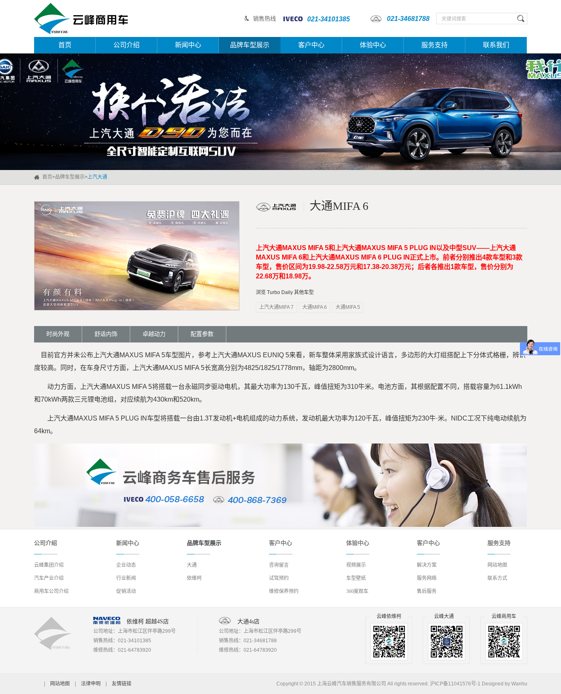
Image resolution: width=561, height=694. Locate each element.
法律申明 (91, 684)
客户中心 (311, 44)
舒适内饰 (105, 334)
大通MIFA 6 (314, 307)
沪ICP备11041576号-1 (455, 684)
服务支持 (434, 44)
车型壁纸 (356, 578)
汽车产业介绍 (49, 578)
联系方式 (497, 578)
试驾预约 (279, 578)
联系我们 (496, 44)
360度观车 (357, 591)
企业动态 (126, 565)
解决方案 (427, 565)
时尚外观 (57, 334)
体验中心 (373, 44)
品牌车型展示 (249, 44)
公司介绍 (126, 44)
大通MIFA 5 (348, 307)
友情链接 (121, 684)
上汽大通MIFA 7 (276, 307)
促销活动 (126, 591)
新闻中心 (188, 44)
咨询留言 (279, 565)
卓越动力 (154, 334)
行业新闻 (126, 578)
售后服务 (427, 591)
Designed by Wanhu (504, 684)
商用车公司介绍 (51, 591)
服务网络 (427, 578)
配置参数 (202, 334)
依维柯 (194, 578)
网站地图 (497, 565)
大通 (192, 565)
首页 (64, 44)
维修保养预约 (284, 591)
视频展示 (356, 565)
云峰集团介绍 (49, 565)
